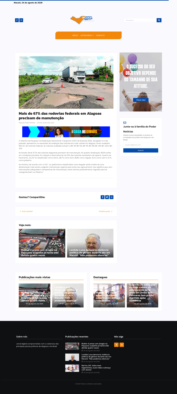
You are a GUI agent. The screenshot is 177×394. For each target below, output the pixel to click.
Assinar (141, 150)
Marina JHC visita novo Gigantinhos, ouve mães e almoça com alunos (108, 296)
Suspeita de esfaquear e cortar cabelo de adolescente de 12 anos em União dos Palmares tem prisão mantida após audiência (142, 292)
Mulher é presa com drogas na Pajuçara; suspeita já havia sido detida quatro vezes (40, 253)
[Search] (159, 20)
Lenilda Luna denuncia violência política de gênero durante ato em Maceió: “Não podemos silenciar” (89, 253)
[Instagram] (21, 20)
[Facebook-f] (17, 20)
